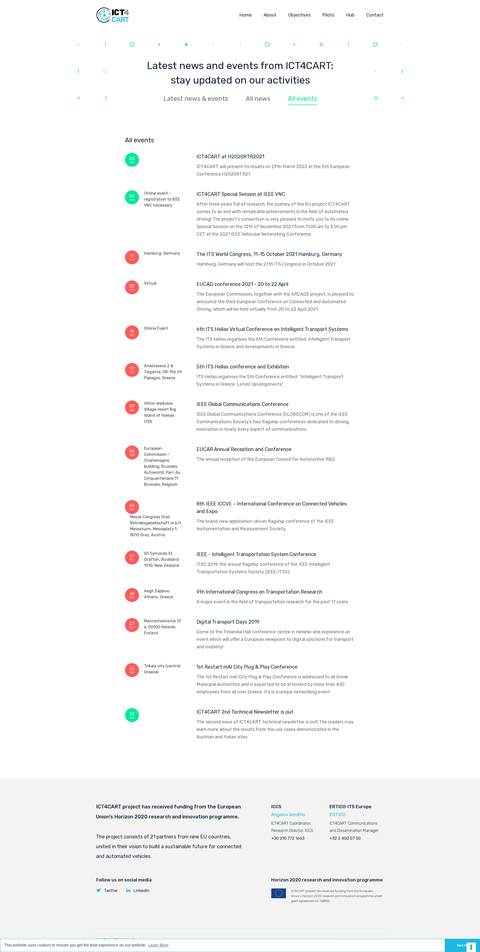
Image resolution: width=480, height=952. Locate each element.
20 (131, 160)
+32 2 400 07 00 (345, 838)
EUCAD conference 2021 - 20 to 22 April (242, 284)
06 (131, 452)
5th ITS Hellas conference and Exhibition (242, 367)
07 (131, 625)
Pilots (328, 15)
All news (258, 98)
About (270, 15)
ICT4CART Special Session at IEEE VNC (240, 194)
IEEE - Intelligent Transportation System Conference (256, 554)
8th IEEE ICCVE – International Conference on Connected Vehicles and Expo (271, 507)
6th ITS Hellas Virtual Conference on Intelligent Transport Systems (272, 329)
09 (131, 407)
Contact (375, 15)
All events (302, 98)
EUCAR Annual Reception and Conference (244, 449)
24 (132, 595)
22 (132, 715)
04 (131, 507)
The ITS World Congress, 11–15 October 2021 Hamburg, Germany (269, 254)
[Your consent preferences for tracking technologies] (471, 947)
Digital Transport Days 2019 (228, 622)
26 (132, 670)
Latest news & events (196, 98)
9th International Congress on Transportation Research (259, 592)
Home (245, 15)
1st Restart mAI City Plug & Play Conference (247, 667)
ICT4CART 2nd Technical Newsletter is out (245, 712)
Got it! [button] (462, 945)
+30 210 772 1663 (287, 838)
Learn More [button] (158, 945)
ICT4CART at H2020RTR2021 (230, 157)
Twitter (111, 890)
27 (132, 557)
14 (132, 332)
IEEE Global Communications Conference (242, 404)
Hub (350, 15)
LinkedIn (142, 890)
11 (132, 257)
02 (131, 197)
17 (132, 370)
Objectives (299, 15)
